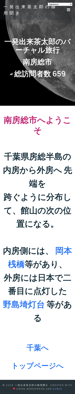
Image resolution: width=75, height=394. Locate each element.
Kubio (57, 388)
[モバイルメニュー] (69, 10)
